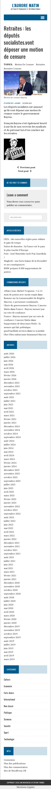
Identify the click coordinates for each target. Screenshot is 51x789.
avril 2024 (9, 455)
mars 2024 (9, 459)
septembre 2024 (12, 437)
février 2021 (10, 575)
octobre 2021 (11, 550)
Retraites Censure (12, 68)
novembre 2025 (12, 386)
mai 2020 (8, 608)
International (9, 699)
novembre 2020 (12, 586)
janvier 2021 (10, 579)
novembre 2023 (12, 473)
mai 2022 (8, 528)
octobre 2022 (11, 509)
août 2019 (9, 641)
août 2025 (9, 397)
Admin (17, 103)
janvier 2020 (10, 622)
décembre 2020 (12, 582)
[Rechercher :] (25, 217)
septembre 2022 (12, 513)
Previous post (27, 167)
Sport (6, 732)
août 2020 (9, 597)
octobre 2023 (11, 477)
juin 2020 (8, 604)
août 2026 (9, 353)
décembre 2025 (12, 382)
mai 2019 (8, 652)
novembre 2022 (12, 506)
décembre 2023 (12, 470)
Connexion (9, 759)
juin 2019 (8, 648)
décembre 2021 (12, 542)
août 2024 (9, 440)
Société (7, 726)
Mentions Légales (26, 787)
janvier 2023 (10, 502)
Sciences (7, 719)
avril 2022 (9, 531)
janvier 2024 (10, 466)
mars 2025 (9, 415)
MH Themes (40, 782)
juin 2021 (8, 564)
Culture (7, 679)
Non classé (8, 706)
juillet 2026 (9, 357)
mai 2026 (8, 364)
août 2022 (9, 517)
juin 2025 (8, 404)
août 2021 (9, 557)
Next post (23, 171)
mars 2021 (9, 571)
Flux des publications (15, 763)
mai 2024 (8, 451)
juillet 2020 (9, 600)
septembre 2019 (12, 637)
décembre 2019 (12, 626)
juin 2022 (8, 524)
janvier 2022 (10, 539)
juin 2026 (8, 360)
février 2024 (10, 462)
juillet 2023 (9, 484)
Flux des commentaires (15, 767)
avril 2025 (9, 411)
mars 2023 (9, 495)
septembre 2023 (12, 480)
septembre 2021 (12, 553)
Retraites (40, 64)
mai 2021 (8, 568)
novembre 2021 (12, 546)
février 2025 (10, 419)
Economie (8, 686)
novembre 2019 (12, 630)
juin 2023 (8, 488)
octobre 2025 (11, 390)
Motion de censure (24, 64)
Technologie (9, 739)
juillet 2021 (9, 561)
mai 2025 (8, 408)
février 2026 (10, 375)
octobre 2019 (11, 633)
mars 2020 (9, 615)
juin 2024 (8, 448)
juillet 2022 (9, 520)
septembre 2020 (12, 593)
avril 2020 (9, 611)
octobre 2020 (11, 590)
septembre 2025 (12, 393)
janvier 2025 (10, 422)
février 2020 (10, 619)
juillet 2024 (9, 444)
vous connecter (26, 201)
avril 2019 (9, 655)
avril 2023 (9, 491)
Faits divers (9, 693)
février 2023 (10, 499)
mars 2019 (9, 659)
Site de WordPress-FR (15, 770)
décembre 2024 (12, 426)
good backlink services (15, 330)
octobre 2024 (11, 433)
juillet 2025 (9, 400)
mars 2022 (9, 535)
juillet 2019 (9, 644)
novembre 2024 (12, 429)
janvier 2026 (10, 379)
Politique (8, 712)
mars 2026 (9, 371)
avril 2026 (9, 368)
